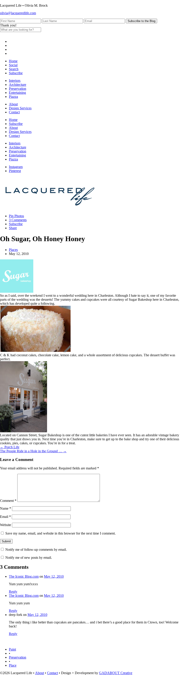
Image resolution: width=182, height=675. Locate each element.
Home (13, 61)
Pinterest (15, 171)
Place (12, 665)
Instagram (16, 167)
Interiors (14, 80)
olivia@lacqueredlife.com (18, 13)
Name (5, 508)
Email (5, 517)
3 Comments (18, 220)
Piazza (13, 96)
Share (13, 228)
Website (5, 525)
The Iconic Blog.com (24, 576)
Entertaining (17, 92)
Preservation (17, 88)
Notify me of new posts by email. (28, 557)
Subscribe (16, 73)
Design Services (20, 108)
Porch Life (9, 447)
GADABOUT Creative (115, 673)
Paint (12, 649)
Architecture (17, 84)
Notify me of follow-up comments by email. (36, 549)
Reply (13, 591)
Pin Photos (16, 216)
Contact (14, 112)
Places (13, 250)
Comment (8, 501)
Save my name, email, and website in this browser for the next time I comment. (60, 533)
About (13, 104)
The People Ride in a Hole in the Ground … (33, 451)
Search (13, 69)
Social (13, 65)
